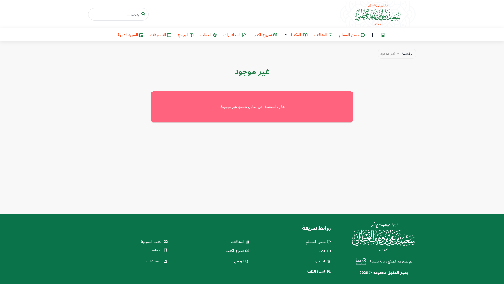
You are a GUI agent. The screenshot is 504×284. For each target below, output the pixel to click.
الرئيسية (407, 53)
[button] (296, 34)
